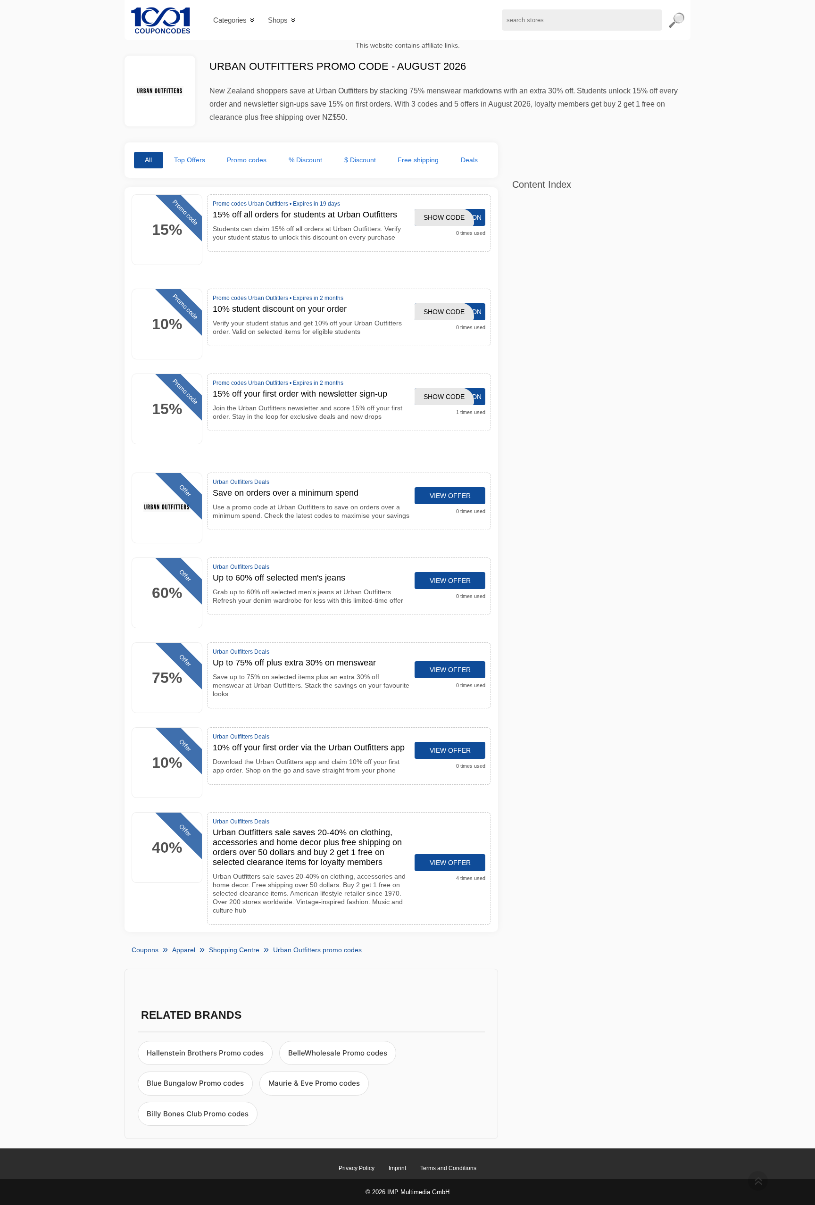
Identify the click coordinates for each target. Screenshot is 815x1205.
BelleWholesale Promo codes (337, 1052)
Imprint (397, 1168)
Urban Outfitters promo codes (317, 950)
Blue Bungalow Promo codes (195, 1083)
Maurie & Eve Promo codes (314, 1083)
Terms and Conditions (448, 1168)
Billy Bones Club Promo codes (198, 1113)
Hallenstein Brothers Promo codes (205, 1052)
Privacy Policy (356, 1168)
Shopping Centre (234, 950)
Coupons (145, 950)
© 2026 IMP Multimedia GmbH (407, 1192)
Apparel (183, 950)
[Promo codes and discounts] (161, 20)
